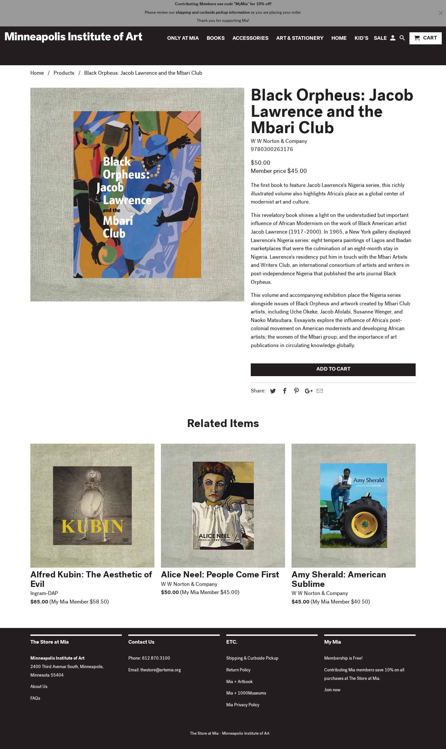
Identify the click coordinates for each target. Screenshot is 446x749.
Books (216, 38)
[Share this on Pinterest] (295, 392)
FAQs (35, 699)
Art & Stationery (300, 38)
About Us (38, 687)
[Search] (403, 39)
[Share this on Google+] (307, 392)
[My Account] (393, 39)
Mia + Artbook (239, 682)
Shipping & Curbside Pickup (252, 659)
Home (339, 38)
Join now (332, 690)
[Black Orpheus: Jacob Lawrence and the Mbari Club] (137, 194)
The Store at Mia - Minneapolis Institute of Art (229, 734)
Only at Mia (183, 38)
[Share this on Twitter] (272, 392)
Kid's (361, 38)
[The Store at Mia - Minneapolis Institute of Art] (73, 37)
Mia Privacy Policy (242, 705)
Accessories (250, 38)
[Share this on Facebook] (284, 392)
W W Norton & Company (279, 142)
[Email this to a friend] (318, 392)
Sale (380, 38)
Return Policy (238, 670)
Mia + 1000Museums (246, 694)
